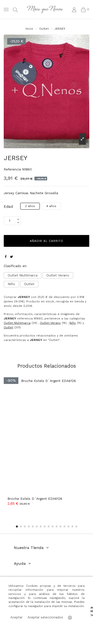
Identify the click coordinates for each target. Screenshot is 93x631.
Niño (11, 284)
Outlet (29, 284)
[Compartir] (6, 257)
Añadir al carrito (46, 241)
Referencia (12, 169)
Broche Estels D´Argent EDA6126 (34, 499)
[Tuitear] (11, 257)
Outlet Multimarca (22, 275)
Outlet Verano (57, 275)
